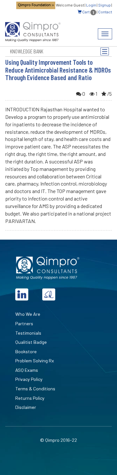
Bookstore (26, 351)
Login (91, 5)
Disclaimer (25, 407)
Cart (88, 11)
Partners (24, 323)
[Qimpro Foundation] (35, 5)
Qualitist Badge (31, 342)
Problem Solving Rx (34, 360)
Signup (104, 5)
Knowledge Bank (26, 51)
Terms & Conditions (35, 388)
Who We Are (27, 314)
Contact (105, 11)
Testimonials (28, 333)
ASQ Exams (26, 370)
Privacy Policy (29, 379)
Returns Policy (30, 398)
